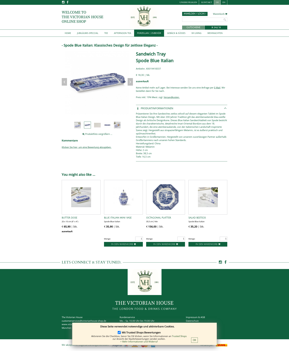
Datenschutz (192, 320)
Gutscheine (193, 27)
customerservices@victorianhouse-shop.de (84, 320)
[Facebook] (67, 3)
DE (217, 2)
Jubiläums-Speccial (87, 33)
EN (223, 2)
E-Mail (217, 87)
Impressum (192, 317)
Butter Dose (69, 217)
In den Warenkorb (122, 244)
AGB (202, 317)
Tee (106, 33)
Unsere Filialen (188, 2)
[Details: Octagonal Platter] (165, 197)
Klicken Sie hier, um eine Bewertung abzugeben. (86, 147)
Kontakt (206, 2)
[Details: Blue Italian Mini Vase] (123, 197)
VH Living (196, 33)
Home (68, 33)
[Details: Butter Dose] (81, 197)
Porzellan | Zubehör (149, 33)
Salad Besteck (197, 217)
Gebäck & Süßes (176, 33)
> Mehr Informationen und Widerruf (139, 341)
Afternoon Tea (122, 33)
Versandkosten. (172, 97)
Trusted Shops (179, 336)
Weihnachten (215, 33)
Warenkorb (219, 14)
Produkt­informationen (156, 108)
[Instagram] (63, 3)
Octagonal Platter (158, 217)
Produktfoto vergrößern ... (98, 133)
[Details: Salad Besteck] (207, 197)
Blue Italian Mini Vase (118, 217)
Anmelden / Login (194, 14)
